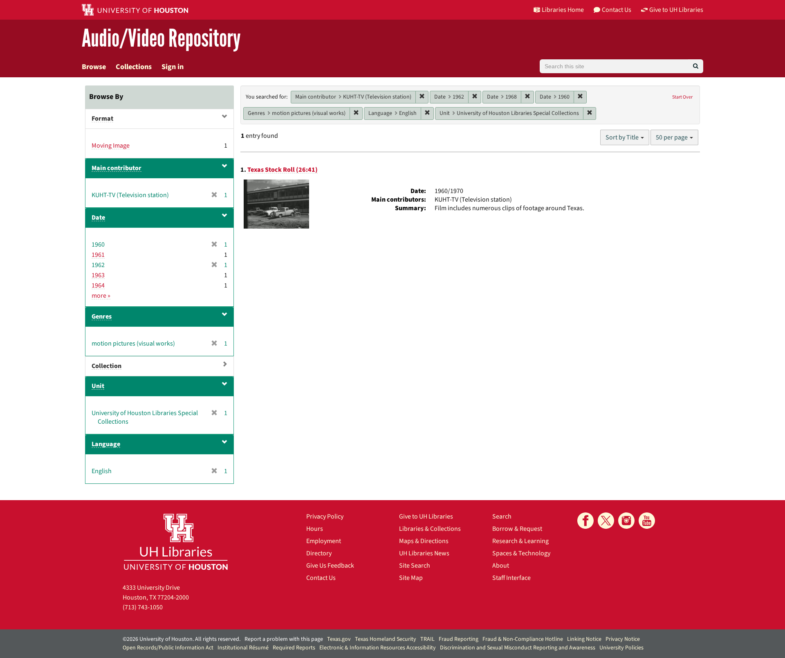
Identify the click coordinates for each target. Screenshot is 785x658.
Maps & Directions (424, 541)
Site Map (411, 577)
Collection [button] (106, 366)
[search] (695, 66)
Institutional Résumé (243, 648)
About (500, 565)
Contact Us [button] (616, 9)
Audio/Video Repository (161, 39)
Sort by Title (623, 137)
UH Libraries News (424, 553)
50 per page (672, 137)
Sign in (172, 67)
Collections (134, 67)
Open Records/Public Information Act (168, 648)
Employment (323, 541)
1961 (98, 254)
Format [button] (102, 118)
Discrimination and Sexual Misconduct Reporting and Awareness (517, 648)
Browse (94, 67)
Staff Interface (511, 577)
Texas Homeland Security (385, 639)
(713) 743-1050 (143, 607)
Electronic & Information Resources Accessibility (377, 648)
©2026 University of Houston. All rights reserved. (181, 639)
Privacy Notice (623, 639)
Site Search (414, 565)
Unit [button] (98, 386)
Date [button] (98, 217)
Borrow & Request (517, 528)
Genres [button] (102, 316)
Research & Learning (520, 541)
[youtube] (647, 520)
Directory (319, 553)
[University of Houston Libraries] (176, 541)
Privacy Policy (324, 516)
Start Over (682, 97)
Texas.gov (339, 639)
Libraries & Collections (430, 528)
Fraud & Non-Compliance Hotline (522, 639)
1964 (98, 285)
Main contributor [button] (116, 168)
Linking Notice (584, 639)
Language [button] (106, 444)
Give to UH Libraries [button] (676, 9)
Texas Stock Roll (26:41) (282, 169)
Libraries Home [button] (563, 9)
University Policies (621, 648)
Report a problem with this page (283, 639)
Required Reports (294, 648)
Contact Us (321, 577)
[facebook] (585, 520)
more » (101, 295)
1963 (98, 275)
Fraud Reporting (458, 639)
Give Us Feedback (330, 565)
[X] (606, 520)
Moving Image (111, 145)
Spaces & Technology (521, 553)
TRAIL (427, 639)
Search (501, 516)
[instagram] (626, 520)
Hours (314, 528)
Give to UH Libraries (426, 516)
